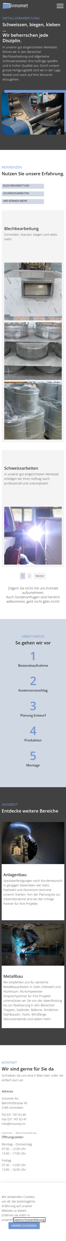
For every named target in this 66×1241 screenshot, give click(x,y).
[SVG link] (15, 6)
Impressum (7, 1132)
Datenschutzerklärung (26, 1132)
